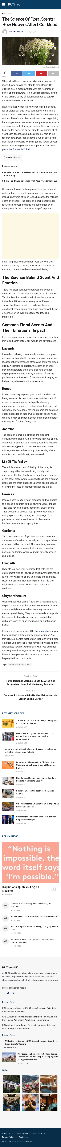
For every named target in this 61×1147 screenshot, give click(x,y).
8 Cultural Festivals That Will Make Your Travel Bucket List (34, 916)
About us (6, 1133)
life (47, 580)
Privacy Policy (8, 1137)
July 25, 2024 (33, 32)
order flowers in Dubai (18, 149)
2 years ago (22, 727)
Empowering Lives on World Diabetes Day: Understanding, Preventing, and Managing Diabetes (36, 765)
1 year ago (10, 756)
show (17, 157)
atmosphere (45, 631)
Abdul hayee (17, 32)
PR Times (14, 4)
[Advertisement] (30, 236)
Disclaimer (37, 1133)
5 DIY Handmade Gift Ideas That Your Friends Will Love (30, 180)
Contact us (23, 1137)
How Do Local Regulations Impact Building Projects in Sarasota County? (36, 779)
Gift (10, 14)
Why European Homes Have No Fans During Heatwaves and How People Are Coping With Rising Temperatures (38, 1056)
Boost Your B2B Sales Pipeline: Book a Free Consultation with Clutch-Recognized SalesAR (30, 750)
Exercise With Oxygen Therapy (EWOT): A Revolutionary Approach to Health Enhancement (35, 736)
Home (4, 14)
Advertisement (21, 1133)
